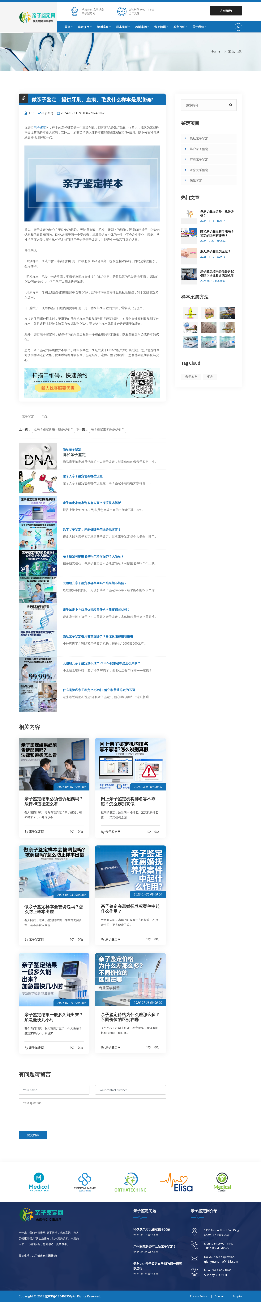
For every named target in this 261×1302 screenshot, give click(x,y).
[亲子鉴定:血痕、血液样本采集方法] (227, 313)
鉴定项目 (83, 27)
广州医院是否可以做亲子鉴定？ (154, 1246)
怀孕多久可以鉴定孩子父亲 (151, 1229)
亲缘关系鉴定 (199, 170)
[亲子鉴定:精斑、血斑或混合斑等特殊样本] (190, 313)
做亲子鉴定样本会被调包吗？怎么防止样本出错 (53, 909)
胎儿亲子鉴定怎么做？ (215, 251)
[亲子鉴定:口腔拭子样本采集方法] (190, 327)
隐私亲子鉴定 (199, 138)
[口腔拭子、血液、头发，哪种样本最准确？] (209, 342)
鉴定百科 (179, 27)
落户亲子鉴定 (199, 149)
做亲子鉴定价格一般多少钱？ (53, 429)
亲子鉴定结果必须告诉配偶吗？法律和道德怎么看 (53, 801)
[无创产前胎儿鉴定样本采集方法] (227, 327)
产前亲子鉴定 (199, 159)
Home (215, 51)
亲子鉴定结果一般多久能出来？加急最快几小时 (53, 1017)
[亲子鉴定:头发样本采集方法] (209, 327)
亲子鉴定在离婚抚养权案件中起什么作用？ (130, 909)
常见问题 (160, 27)
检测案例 (141, 27)
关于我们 (198, 27)
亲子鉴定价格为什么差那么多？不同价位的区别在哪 (130, 1017)
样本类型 (122, 27)
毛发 (45, 416)
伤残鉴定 (196, 180)
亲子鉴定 (40, 127)
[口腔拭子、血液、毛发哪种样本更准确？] (227, 342)
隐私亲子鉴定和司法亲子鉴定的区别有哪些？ (217, 233)
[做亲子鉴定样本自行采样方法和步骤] (209, 313)
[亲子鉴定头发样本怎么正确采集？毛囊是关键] (190, 342)
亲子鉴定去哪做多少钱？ (107, 429)
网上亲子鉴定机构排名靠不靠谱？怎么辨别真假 (128, 801)
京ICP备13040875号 (59, 1296)
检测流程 (103, 27)
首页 (67, 27)
